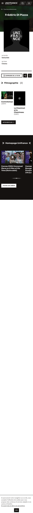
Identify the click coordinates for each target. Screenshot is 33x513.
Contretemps (7, 102)
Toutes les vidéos (9, 185)
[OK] (16, 510)
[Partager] (25, 75)
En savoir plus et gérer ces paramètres (13, 506)
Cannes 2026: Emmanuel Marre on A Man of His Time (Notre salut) (12, 168)
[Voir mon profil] (29, 3)
